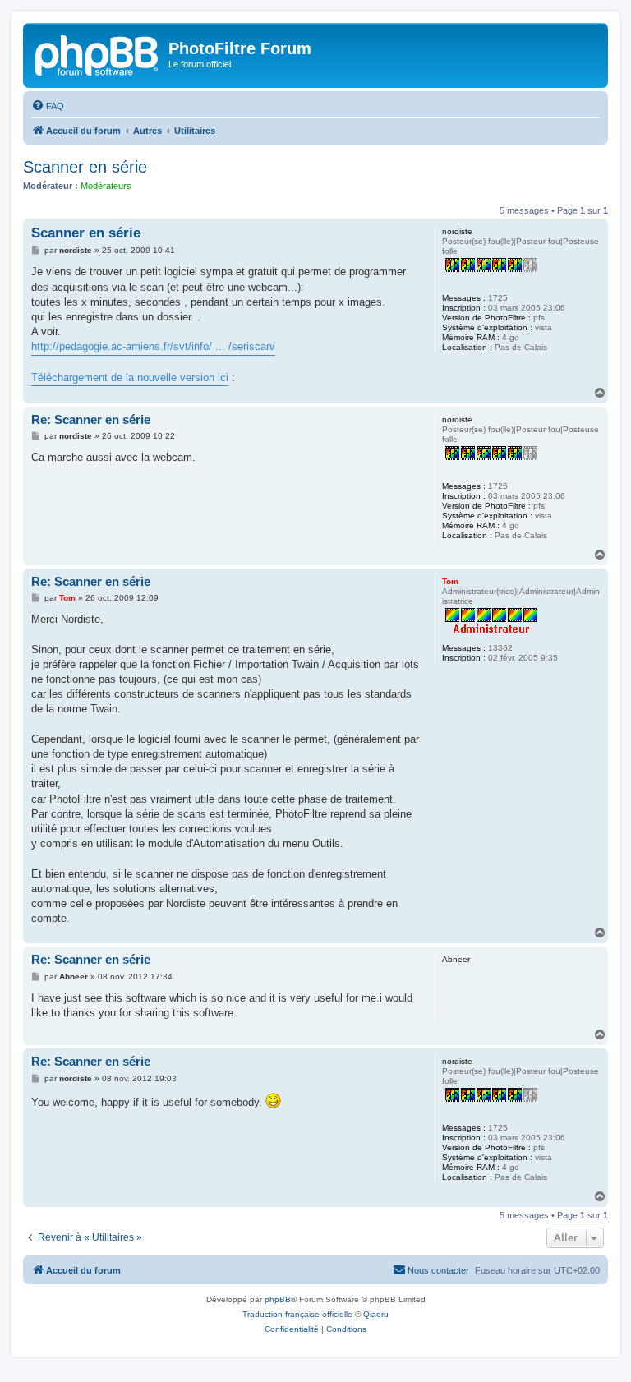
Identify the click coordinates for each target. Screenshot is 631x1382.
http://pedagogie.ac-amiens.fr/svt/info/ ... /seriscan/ (153, 346)
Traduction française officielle (297, 1314)
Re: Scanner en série (90, 419)
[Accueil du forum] (97, 53)
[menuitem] (47, 106)
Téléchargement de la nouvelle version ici (129, 377)
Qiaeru (376, 1314)
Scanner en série (85, 167)
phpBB (278, 1299)
